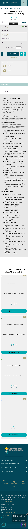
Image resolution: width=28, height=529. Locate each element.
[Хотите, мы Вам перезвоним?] (3, 525)
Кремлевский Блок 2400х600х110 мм (14, 417)
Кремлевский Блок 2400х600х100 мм (14, 334)
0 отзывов (13, 19)
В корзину (14, 53)
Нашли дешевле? (6, 38)
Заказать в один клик (14, 57)
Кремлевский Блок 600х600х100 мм (14, 375)
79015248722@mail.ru (9, 512)
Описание (4, 84)
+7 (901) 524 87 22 (7, 501)
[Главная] (1, 8)
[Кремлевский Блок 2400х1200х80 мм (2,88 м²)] (14, 22)
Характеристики (7, 88)
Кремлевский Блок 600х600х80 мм (14, 293)
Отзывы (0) (5, 91)
